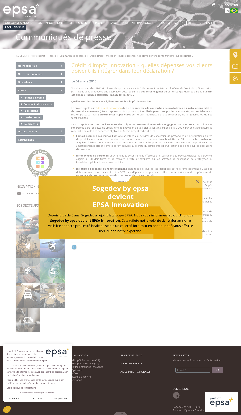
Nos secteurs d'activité (78, 376)
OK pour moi (60, 398)
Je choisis (38, 398)
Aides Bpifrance (73, 370)
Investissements (78, 23)
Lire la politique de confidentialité (21, 388)
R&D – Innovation (49, 23)
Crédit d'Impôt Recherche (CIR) (82, 360)
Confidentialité (202, 410)
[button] (7, 409)
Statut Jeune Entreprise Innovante (84, 366)
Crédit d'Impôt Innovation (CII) (82, 363)
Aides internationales (139, 23)
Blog (191, 23)
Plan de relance (106, 23)
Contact (206, 23)
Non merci (14, 398)
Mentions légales (182, 410)
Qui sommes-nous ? (18, 23)
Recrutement (15, 27)
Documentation (172, 23)
